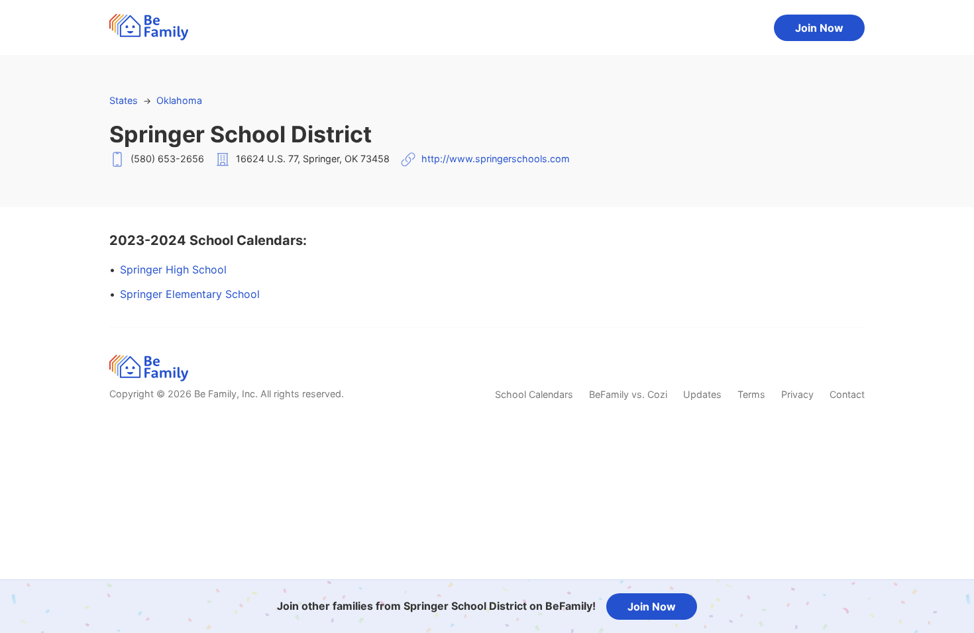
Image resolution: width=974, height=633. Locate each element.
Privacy (797, 394)
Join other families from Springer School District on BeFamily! (436, 605)
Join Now (819, 27)
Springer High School (173, 269)
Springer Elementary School (190, 294)
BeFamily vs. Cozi (628, 394)
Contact (847, 394)
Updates (702, 394)
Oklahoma (179, 100)
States (123, 100)
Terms (751, 394)
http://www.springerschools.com (495, 158)
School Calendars (534, 394)
